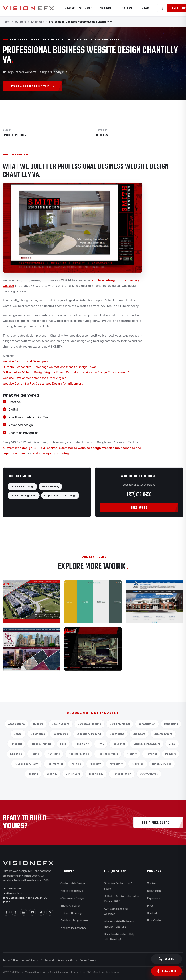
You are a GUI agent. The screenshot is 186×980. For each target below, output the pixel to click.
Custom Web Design (72, 883)
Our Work (67, 8)
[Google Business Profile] (49, 912)
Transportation (121, 773)
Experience (153, 898)
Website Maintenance (73, 928)
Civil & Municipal (120, 724)
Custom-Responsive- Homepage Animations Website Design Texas (50, 367)
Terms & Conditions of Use (19, 960)
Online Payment (89, 960)
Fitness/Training (41, 743)
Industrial (119, 743)
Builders (38, 724)
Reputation (154, 890)
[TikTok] (41, 912)
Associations (16, 724)
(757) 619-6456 (139, 494)
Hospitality (82, 743)
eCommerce (60, 734)
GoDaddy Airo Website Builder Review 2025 (122, 898)
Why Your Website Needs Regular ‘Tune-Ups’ (119, 924)
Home (6, 21)
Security (51, 773)
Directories (38, 734)
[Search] (161, 8)
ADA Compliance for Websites (116, 911)
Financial (16, 743)
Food (63, 743)
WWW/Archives (149, 773)
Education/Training (88, 734)
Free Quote (154, 920)
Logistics (16, 753)
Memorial (151, 753)
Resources (105, 8)
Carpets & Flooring (89, 724)
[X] (14, 912)
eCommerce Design (72, 898)
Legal (172, 743)
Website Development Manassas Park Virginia (34, 378)
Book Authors (60, 724)
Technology (96, 773)
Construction (146, 724)
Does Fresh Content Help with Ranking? (119, 937)
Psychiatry (116, 763)
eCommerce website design (80, 448)
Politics (76, 763)
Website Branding (71, 913)
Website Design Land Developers (25, 361)
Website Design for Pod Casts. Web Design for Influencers (43, 383)
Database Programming (74, 920)
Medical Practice (79, 753)
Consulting (171, 724)
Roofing (33, 773)
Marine (35, 753)
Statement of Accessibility (57, 960)
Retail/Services (161, 763)
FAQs (150, 905)
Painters (170, 753)
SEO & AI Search (70, 905)
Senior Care (73, 773)
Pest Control (55, 763)
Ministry (132, 753)
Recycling (138, 763)
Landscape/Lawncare (146, 743)
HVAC (101, 743)
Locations (126, 8)
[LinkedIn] (23, 912)
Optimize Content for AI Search (118, 886)
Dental (18, 734)
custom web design (17, 448)
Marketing (53, 753)
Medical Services (108, 753)
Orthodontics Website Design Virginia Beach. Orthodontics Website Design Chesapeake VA (66, 372)
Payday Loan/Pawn (26, 763)
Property (95, 763)
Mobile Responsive (71, 890)
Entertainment (163, 734)
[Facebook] (6, 912)
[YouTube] (32, 912)
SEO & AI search (45, 448)
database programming (51, 453)
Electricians (116, 734)
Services (86, 8)
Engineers (37, 21)
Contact (144, 8)
